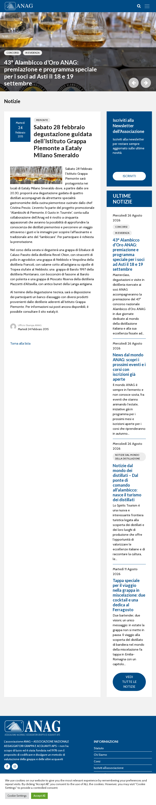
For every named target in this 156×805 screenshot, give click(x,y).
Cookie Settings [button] (17, 795)
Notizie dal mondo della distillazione (127, 456)
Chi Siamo (100, 755)
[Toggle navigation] (147, 6)
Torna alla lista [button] (20, 343)
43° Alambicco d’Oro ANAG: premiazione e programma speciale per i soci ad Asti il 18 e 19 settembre (50, 73)
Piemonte (42, 120)
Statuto (99, 748)
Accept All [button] (39, 795)
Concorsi (12, 52)
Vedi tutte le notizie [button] (129, 682)
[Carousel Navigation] (139, 83)
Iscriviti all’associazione (109, 768)
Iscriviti (129, 176)
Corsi (97, 761)
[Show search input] (139, 6)
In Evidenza (32, 52)
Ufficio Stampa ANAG (30, 325)
